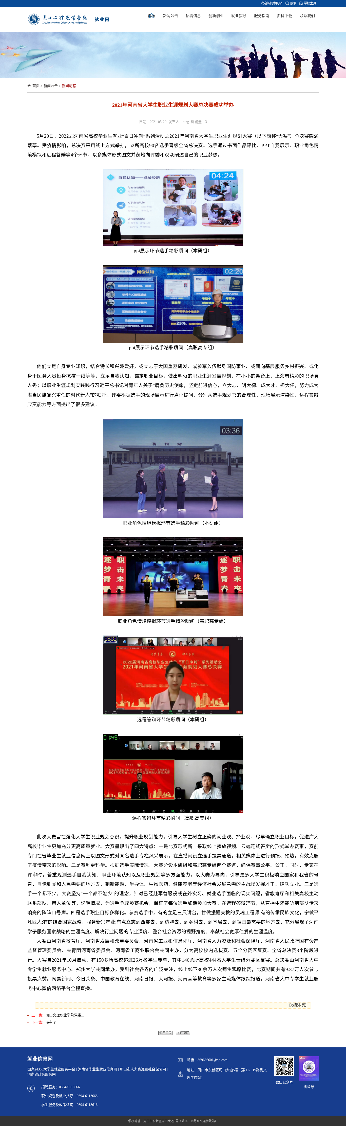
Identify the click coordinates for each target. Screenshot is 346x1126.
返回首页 (165, 1033)
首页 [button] (151, 16)
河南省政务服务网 (41, 1074)
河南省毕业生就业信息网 (97, 1069)
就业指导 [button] (238, 16)
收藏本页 (298, 1005)
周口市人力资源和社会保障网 (143, 1069)
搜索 (293, 3)
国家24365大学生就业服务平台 (51, 1069)
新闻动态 (69, 86)
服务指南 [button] (261, 16)
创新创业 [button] (216, 16)
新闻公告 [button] (170, 16)
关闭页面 (183, 1033)
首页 (36, 86)
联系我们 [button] (307, 16)
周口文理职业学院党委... (65, 1015)
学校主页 (310, 3)
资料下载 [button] (284, 16)
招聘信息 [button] (193, 16)
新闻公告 (51, 86)
